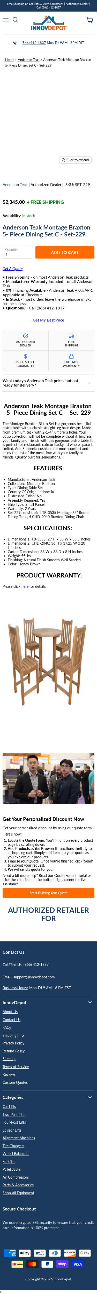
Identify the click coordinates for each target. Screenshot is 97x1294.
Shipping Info (13, 1035)
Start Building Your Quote (49, 893)
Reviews (9, 1074)
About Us (10, 1011)
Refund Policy (14, 1051)
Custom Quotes (15, 1082)
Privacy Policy (13, 1043)
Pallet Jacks (12, 1169)
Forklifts (9, 1161)
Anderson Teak (29, 60)
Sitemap (9, 1059)
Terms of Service (16, 1066)
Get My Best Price (48, 320)
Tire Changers (13, 1146)
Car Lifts (9, 1106)
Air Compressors (16, 1177)
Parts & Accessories (18, 1185)
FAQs (7, 1027)
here (24, 586)
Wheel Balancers (16, 1153)
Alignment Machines (19, 1138)
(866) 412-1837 (34, 43)
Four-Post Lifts (14, 1122)
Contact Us (11, 1019)
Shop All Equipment (18, 1193)
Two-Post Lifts (14, 1114)
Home (9, 60)
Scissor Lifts (12, 1130)
